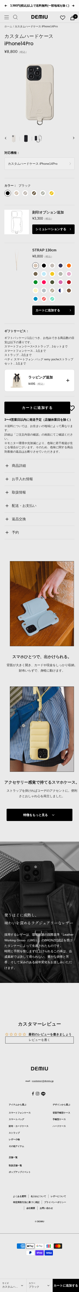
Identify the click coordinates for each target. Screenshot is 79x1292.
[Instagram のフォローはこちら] (37, 1093)
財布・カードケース (19, 1126)
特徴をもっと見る (35, 815)
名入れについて (38, 1196)
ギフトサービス (15, 331)
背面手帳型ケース (61, 1113)
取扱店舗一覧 (15, 1165)
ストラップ (14, 1133)
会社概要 (30, 1208)
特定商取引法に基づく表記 (26, 1202)
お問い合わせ (46, 1208)
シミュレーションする (51, 229)
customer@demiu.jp (43, 1081)
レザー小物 (14, 1139)
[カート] (72, 18)
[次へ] (73, 139)
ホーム (8, 26)
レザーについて (58, 1196)
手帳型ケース (59, 1119)
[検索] (15, 18)
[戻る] (5, 139)
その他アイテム (16, 1146)
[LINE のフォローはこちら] (43, 1094)
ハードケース (59, 1126)
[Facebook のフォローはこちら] (33, 1094)
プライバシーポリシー (55, 1202)
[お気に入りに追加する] (71, 408)
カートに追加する (48, 310)
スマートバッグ (16, 1119)
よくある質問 (19, 1196)
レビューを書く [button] (39, 1040)
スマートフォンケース (20, 1113)
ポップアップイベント (20, 1172)
